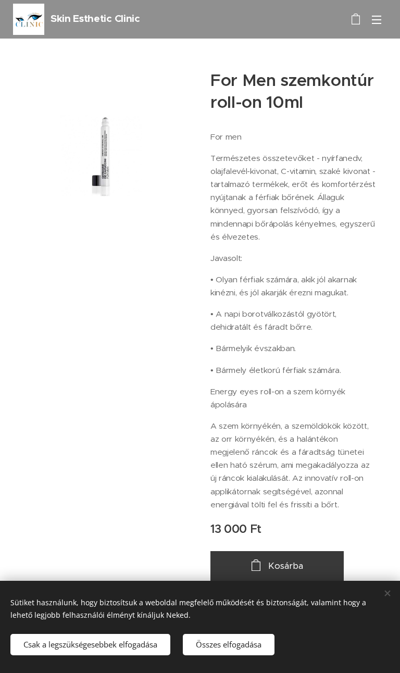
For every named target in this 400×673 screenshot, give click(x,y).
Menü (376, 19)
